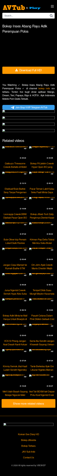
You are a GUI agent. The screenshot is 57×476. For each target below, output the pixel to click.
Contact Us (28, 457)
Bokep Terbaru (28, 445)
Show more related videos (28, 403)
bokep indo (44, 88)
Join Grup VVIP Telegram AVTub (31, 107)
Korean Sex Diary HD (28, 434)
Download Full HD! (30, 70)
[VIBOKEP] (22, 7)
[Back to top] (52, 469)
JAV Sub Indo (28, 451)
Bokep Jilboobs (28, 440)
